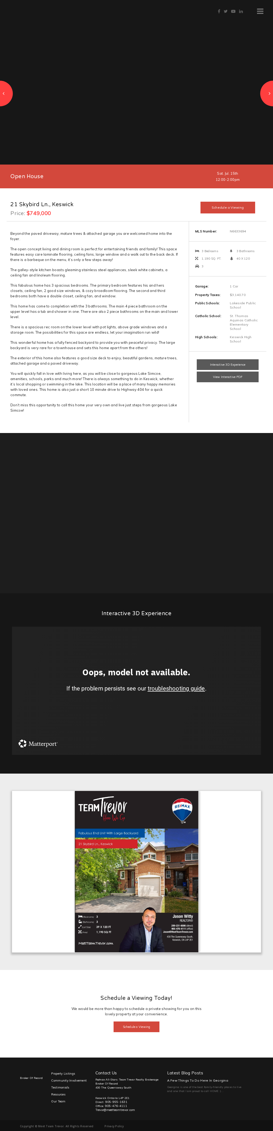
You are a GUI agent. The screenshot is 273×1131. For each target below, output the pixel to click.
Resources (58, 1094)
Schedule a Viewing (228, 207)
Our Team (58, 1101)
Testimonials (60, 1087)
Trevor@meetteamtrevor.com (115, 1110)
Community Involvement (69, 1080)
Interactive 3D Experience (228, 364)
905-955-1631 (116, 1102)
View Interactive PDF (227, 377)
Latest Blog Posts (185, 1072)
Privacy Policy (114, 1126)
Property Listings (63, 1073)
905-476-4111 (116, 1106)
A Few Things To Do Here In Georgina (197, 1080)
